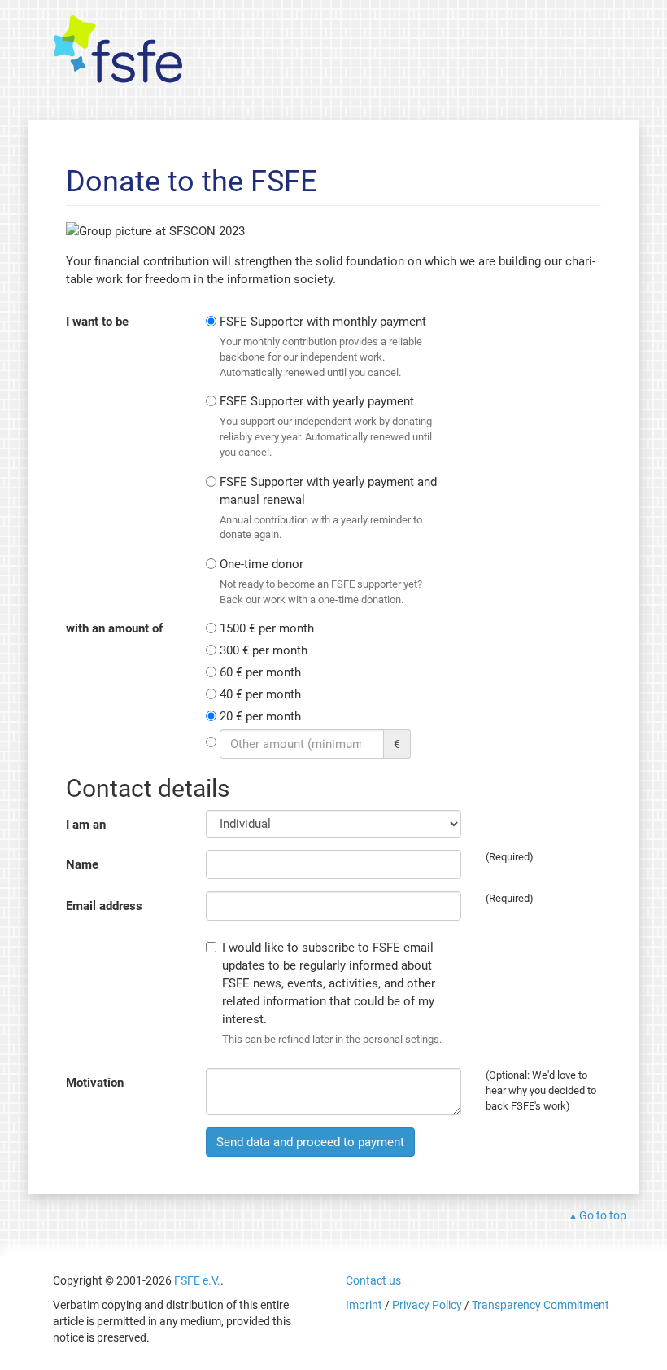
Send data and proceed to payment (310, 1142)
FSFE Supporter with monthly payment (323, 346)
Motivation (95, 1082)
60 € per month (260, 672)
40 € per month (260, 694)
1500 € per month (267, 628)
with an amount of (114, 628)
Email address (104, 906)
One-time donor (321, 581)
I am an (86, 824)
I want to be (97, 321)
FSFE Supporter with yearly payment (326, 425)
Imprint (364, 1304)
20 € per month (260, 716)
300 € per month (263, 650)
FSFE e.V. (197, 1280)
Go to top (602, 1215)
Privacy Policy (427, 1304)
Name (82, 864)
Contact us (373, 1280)
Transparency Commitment (540, 1304)
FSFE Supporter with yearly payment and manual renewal (328, 508)
